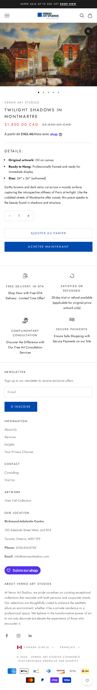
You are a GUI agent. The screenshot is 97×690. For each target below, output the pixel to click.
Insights (9, 444)
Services (10, 437)
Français (67, 647)
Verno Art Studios (22, 103)
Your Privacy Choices (19, 452)
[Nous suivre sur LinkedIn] (30, 635)
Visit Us (10, 480)
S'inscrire (21, 406)
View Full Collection (18, 500)
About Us (11, 429)
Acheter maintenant (48, 246)
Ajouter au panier (48, 233)
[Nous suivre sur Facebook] (7, 635)
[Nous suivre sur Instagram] (18, 635)
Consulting (12, 472)
